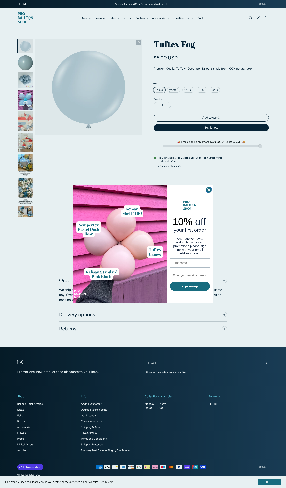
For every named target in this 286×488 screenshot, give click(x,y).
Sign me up (189, 286)
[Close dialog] (209, 190)
